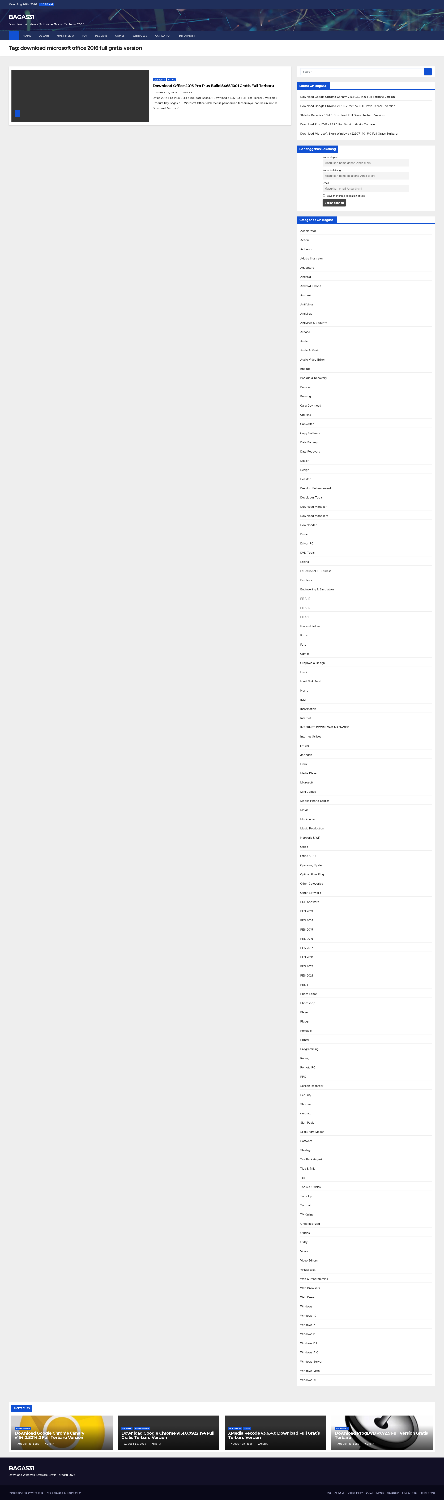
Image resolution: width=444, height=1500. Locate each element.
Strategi (305, 1150)
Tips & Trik (307, 1168)
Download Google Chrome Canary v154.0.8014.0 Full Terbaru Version (347, 97)
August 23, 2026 (29, 1444)
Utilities (305, 1233)
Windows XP (308, 1380)
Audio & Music (310, 350)
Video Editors (309, 1260)
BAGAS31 (21, 17)
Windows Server (311, 1361)
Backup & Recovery (313, 378)
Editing (304, 562)
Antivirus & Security (313, 323)
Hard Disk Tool (310, 681)
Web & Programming (314, 1279)
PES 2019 (306, 966)
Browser (306, 387)
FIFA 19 (305, 617)
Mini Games (308, 791)
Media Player (309, 773)
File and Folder (310, 626)
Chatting (305, 414)
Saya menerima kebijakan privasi (345, 195)
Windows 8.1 (308, 1343)
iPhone (305, 745)
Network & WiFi (310, 837)
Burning (305, 396)
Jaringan (306, 755)
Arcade (305, 332)
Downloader (308, 525)
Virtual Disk (307, 1269)
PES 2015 (306, 929)
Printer (304, 1040)
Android (305, 277)
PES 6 (304, 984)
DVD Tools (307, 552)
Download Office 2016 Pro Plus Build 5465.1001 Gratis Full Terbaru (213, 85)
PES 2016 (306, 938)
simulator (306, 1113)
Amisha (187, 92)
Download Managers (314, 516)
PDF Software (309, 902)
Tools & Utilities (310, 1187)
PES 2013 (101, 35)
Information (308, 709)
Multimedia (65, 35)
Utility (304, 1242)
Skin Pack (307, 1122)
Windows (140, 35)
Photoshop (307, 1003)
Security (305, 1095)
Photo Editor (308, 994)
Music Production (312, 828)
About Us (339, 1492)
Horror (305, 690)
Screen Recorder (311, 1086)
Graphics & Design (312, 663)
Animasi (305, 295)
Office (171, 80)
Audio (304, 341)
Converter (307, 424)
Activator (163, 35)
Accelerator (308, 231)
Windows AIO (309, 1352)
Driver (304, 534)
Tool (303, 1177)
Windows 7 (307, 1325)
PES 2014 (306, 920)
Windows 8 (307, 1334)
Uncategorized (310, 1223)
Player (304, 1012)
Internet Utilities (310, 736)
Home (27, 35)
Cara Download (310, 405)
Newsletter (393, 1492)
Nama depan (330, 157)
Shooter (305, 1104)
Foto (303, 644)
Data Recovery (310, 451)
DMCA (369, 1492)
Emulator (306, 580)
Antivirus (306, 313)
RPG (303, 1076)
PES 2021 (306, 975)
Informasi (187, 35)
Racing (304, 1058)
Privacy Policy (409, 1492)
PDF (85, 35)
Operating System (312, 865)
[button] (433, 35)
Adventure (307, 267)
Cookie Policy (355, 1492)
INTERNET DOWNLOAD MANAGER (324, 727)
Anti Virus (306, 304)
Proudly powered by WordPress (26, 1492)
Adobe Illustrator (311, 258)
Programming (309, 1049)
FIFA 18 (305, 608)
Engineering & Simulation (317, 589)
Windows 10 (308, 1315)
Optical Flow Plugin (313, 874)
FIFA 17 (305, 598)
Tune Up (306, 1196)
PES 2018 (306, 957)
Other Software (310, 892)
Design (304, 470)
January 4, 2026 (166, 92)
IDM (303, 699)
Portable (306, 1030)
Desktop (305, 479)
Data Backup (309, 442)
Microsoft (159, 80)
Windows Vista (310, 1371)
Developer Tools (311, 497)
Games (120, 35)
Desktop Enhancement (315, 488)
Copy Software (310, 433)
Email (326, 182)
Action (304, 240)
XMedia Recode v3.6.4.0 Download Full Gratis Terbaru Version (342, 115)
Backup (305, 368)
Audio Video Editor (312, 359)
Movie (304, 810)
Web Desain (308, 1297)
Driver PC (306, 543)
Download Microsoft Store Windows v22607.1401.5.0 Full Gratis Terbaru (349, 133)
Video (304, 1251)
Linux (304, 764)
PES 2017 (306, 948)
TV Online (307, 1214)
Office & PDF (308, 856)
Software (306, 1141)
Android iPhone (310, 286)
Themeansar (74, 1492)
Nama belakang (332, 170)
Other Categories (311, 883)
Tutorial (305, 1205)
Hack (303, 672)
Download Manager (313, 506)
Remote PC (307, 1067)
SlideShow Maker (312, 1131)
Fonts (304, 635)
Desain (44, 35)
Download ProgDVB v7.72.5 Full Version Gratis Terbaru (337, 124)
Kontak (380, 1492)
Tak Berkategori (311, 1159)
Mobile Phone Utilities (314, 801)
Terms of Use (428, 1492)
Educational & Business (315, 571)
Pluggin (305, 1021)
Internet (305, 718)
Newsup (58, 1492)
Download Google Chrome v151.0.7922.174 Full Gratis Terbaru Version (347, 106)
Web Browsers (310, 1288)
